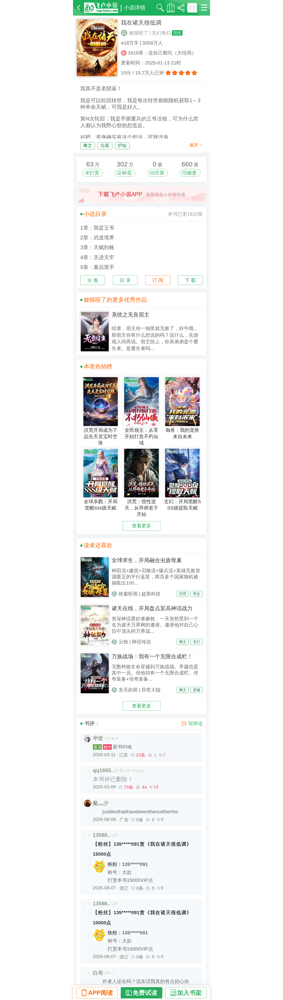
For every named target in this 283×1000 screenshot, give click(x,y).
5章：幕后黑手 (97, 267)
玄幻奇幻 (161, 33)
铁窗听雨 (128, 593)
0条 (139, 819)
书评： (92, 723)
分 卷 (92, 280)
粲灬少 (100, 803)
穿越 (196, 690)
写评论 (195, 723)
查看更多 (141, 525)
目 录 (125, 280)
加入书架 (189, 992)
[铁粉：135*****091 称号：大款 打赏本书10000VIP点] (142, 928)
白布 (98, 973)
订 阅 (157, 280)
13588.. (101, 835)
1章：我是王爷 (97, 228)
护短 (122, 145)
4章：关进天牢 (97, 257)
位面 (104, 145)
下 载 (190, 280)
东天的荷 (128, 690)
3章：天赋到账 (97, 247)
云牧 (123, 641)
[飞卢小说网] (101, 7)
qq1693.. (103, 770)
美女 (196, 594)
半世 (98, 738)
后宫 (182, 594)
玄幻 (196, 642)
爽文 (87, 145)
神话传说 (141, 641)
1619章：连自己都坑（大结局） (162, 52)
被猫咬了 (138, 33)
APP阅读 (100, 992)
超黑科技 (151, 593)
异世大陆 (151, 690)
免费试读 (145, 992)
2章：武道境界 (97, 238)
